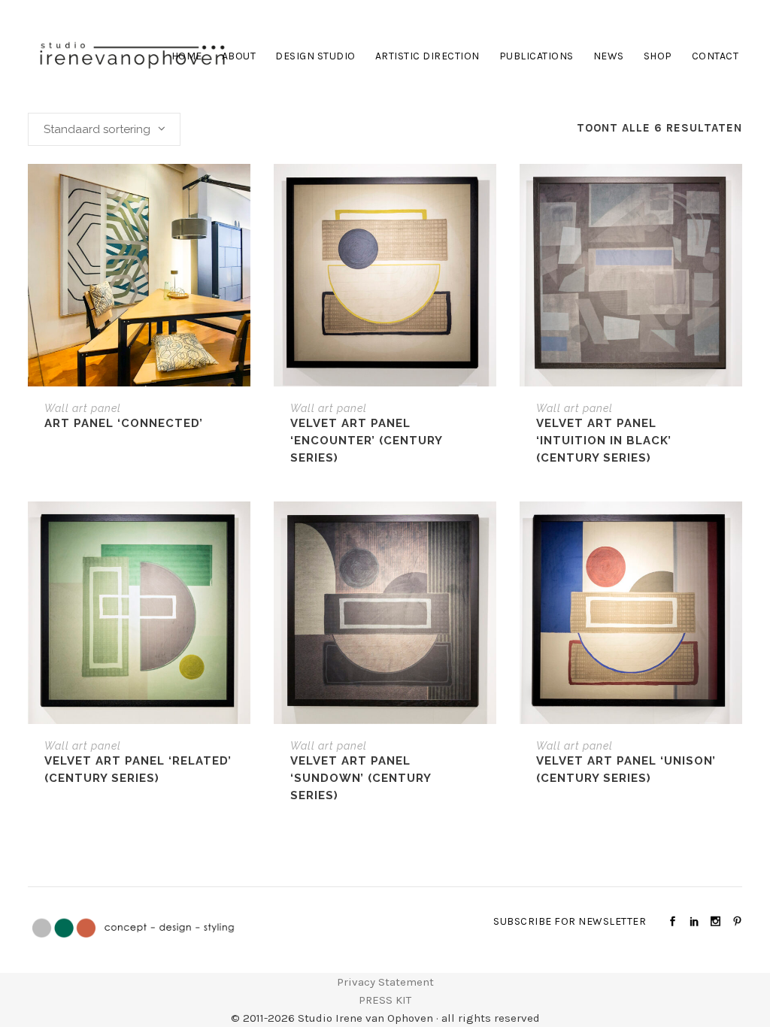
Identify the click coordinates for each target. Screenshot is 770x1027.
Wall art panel (82, 408)
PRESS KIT (385, 1000)
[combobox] (104, 129)
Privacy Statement (385, 982)
